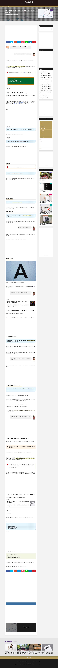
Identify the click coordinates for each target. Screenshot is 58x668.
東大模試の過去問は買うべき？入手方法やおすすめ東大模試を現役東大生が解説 (18, 502)
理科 (41, 146)
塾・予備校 (42, 130)
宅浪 (50, 79)
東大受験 (12, 14)
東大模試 (16, 14)
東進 (44, 90)
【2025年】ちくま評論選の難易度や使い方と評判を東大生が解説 (46, 224)
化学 (45, 77)
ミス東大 (42, 73)
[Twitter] (11, 42)
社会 (41, 148)
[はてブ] (19, 42)
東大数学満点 (49, 84)
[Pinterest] (34, 42)
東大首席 (42, 90)
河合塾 (51, 90)
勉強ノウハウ (42, 137)
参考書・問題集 (43, 128)
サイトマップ (32, 661)
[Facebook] (8, 42)
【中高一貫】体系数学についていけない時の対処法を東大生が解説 (46, 202)
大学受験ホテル (42, 79)
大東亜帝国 (47, 79)
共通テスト (42, 77)
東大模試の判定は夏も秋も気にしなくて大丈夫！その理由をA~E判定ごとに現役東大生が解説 (18, 302)
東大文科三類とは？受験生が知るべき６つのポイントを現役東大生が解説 (10, 653)
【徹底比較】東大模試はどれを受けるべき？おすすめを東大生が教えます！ (23, 653)
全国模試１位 (45, 75)
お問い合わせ (19, 661)
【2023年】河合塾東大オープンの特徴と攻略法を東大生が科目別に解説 (34, 653)
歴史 (47, 90)
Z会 (47, 71)
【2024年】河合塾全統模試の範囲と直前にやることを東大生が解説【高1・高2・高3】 (46, 213)
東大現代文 (45, 88)
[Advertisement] (31, 33)
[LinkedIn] (30, 42)
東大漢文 (50, 86)
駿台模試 (48, 97)
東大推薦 (42, 84)
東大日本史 (42, 86)
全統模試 (50, 75)
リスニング (45, 73)
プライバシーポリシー (37, 661)
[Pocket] (23, 42)
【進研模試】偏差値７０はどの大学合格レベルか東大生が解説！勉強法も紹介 (46, 191)
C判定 (41, 71)
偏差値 (41, 75)
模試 (13, 14)
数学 (41, 141)
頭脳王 (41, 97)
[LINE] (26, 42)
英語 (41, 139)
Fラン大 (45, 71)
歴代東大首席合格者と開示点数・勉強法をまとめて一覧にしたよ (46, 180)
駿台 (44, 97)
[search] (51, 29)
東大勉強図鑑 (29, 2)
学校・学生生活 (43, 126)
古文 (48, 77)
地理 (51, 77)
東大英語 (50, 88)
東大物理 (42, 88)
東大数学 (45, 84)
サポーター (27, 661)
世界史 (49, 73)
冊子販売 (23, 661)
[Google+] (15, 42)
